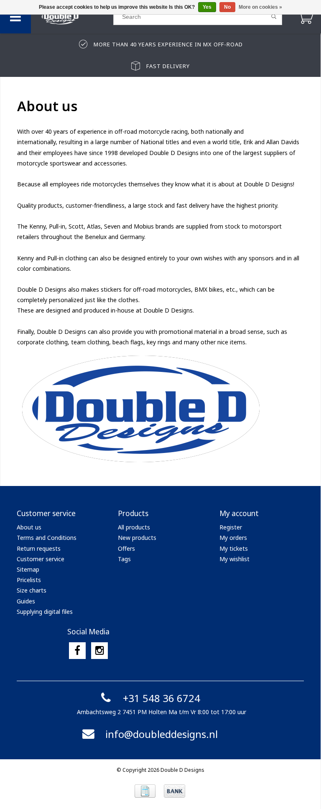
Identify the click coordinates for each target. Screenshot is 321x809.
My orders (233, 538)
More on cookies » (260, 7)
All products (134, 527)
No (227, 7)
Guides (26, 601)
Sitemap (28, 569)
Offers (126, 548)
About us (29, 527)
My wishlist (234, 559)
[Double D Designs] (72, 16)
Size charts (31, 590)
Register (230, 527)
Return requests (39, 548)
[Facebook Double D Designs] (77, 650)
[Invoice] (145, 791)
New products (137, 538)
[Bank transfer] (174, 791)
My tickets (233, 548)
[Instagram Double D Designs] (99, 650)
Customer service (40, 559)
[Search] (274, 16)
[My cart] (305, 16)
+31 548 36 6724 (161, 698)
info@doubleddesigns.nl (161, 734)
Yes (207, 7)
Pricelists (29, 580)
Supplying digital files (45, 612)
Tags (124, 559)
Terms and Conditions (46, 538)
